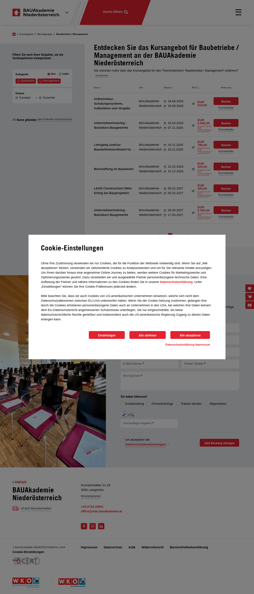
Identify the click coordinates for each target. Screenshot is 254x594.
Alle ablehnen (147, 335)
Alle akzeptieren (190, 335)
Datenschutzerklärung (176, 282)
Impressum (202, 344)
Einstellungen (106, 335)
